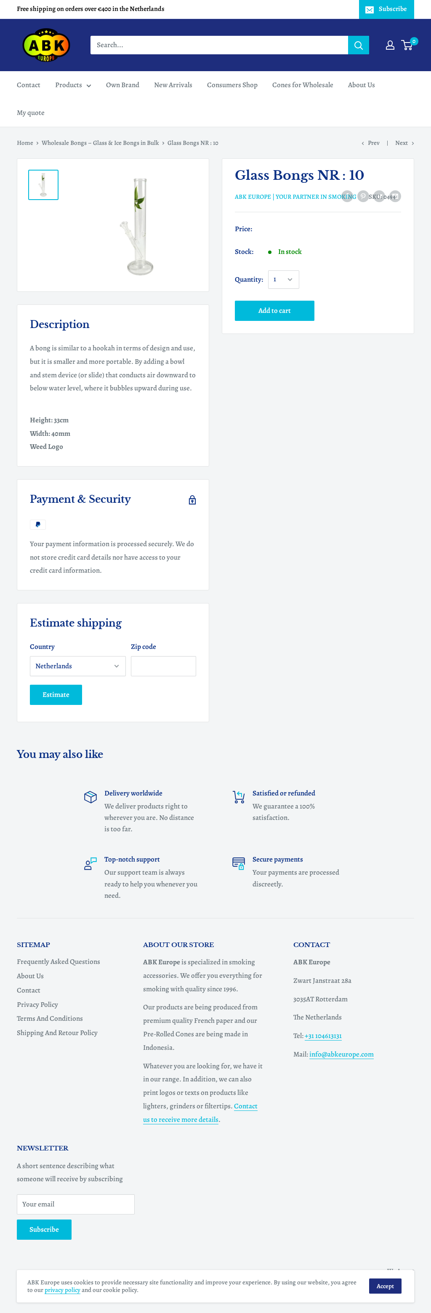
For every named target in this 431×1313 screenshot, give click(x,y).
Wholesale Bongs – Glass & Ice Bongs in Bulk (100, 143)
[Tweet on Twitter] (379, 196)
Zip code (143, 646)
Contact (28, 85)
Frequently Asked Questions (58, 961)
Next (401, 143)
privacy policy (62, 1290)
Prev (374, 143)
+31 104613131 (323, 1036)
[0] (407, 45)
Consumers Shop (232, 85)
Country (42, 646)
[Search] (358, 45)
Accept (385, 1286)
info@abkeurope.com (341, 1054)
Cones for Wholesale (302, 85)
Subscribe (393, 8)
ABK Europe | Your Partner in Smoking (296, 196)
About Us (361, 85)
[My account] (390, 45)
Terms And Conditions (50, 1018)
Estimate (56, 694)
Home (25, 143)
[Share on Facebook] (347, 196)
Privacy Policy (37, 1004)
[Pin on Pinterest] (363, 196)
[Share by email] (395, 196)
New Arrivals (173, 85)
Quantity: (249, 279)
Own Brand (122, 85)
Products (68, 85)
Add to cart (274, 310)
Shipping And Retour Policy (57, 1033)
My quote (31, 112)
